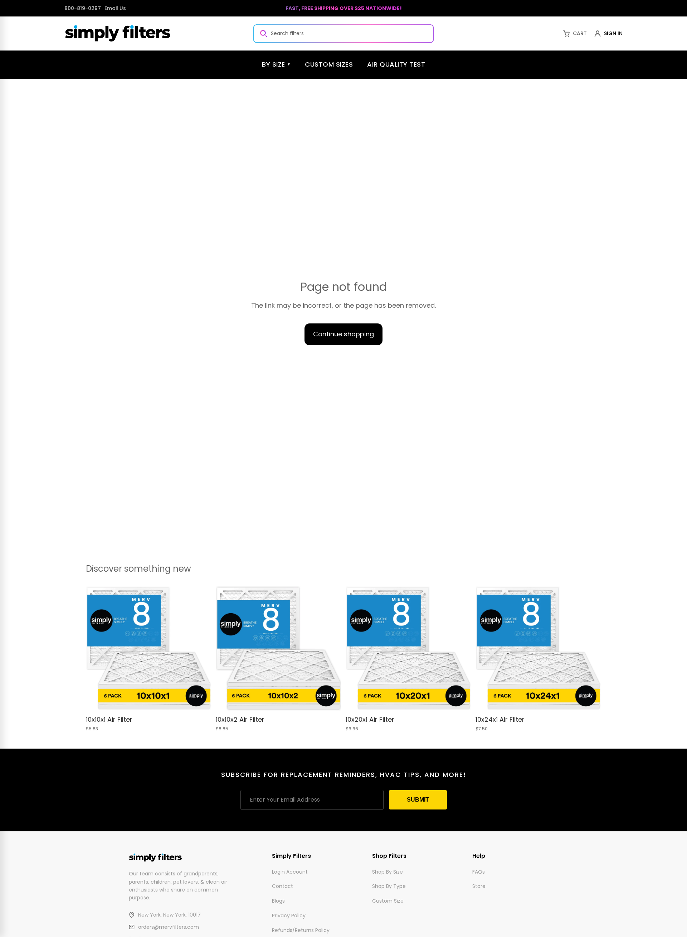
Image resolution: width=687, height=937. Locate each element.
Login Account (290, 871)
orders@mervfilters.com (168, 927)
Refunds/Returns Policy (301, 929)
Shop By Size (387, 871)
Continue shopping (343, 334)
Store (479, 886)
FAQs (478, 871)
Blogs (278, 900)
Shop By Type (389, 886)
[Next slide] (200, 649)
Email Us (115, 8)
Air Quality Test (396, 64)
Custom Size (388, 900)
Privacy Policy (289, 915)
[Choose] (200, 700)
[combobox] (343, 33)
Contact (282, 886)
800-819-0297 (82, 8)
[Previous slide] (96, 649)
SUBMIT (418, 800)
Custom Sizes (329, 64)
